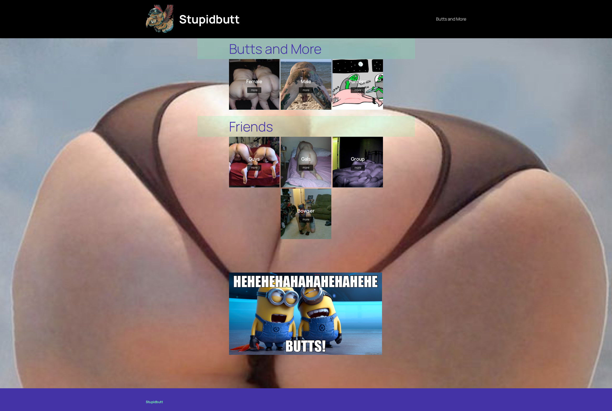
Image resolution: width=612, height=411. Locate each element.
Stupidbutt (209, 19)
